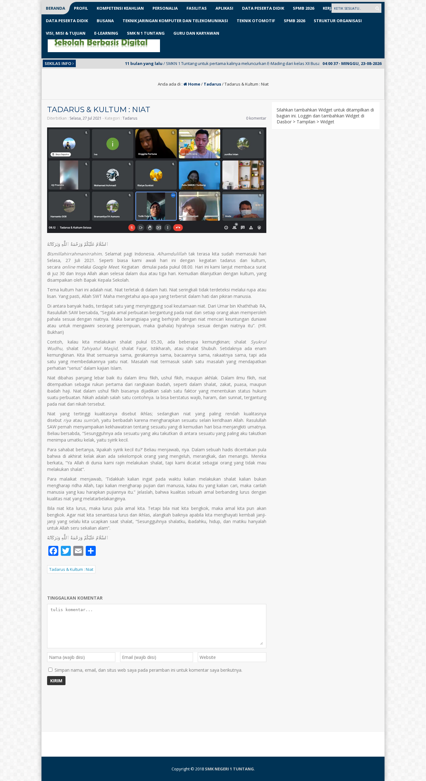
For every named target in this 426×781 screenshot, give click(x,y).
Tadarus (212, 84)
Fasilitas (196, 8)
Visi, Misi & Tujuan (65, 33)
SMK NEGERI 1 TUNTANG (229, 769)
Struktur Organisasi (338, 20)
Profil (81, 8)
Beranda (55, 8)
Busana (105, 20)
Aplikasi (224, 8)
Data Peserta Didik (263, 8)
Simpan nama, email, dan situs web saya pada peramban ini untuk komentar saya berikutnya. (148, 670)
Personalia (165, 8)
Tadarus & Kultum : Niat (71, 569)
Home (193, 84)
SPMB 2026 (303, 8)
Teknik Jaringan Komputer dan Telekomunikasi (175, 20)
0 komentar (256, 118)
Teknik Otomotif (256, 20)
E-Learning (106, 33)
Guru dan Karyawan (196, 33)
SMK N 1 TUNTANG (146, 33)
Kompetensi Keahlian (120, 8)
